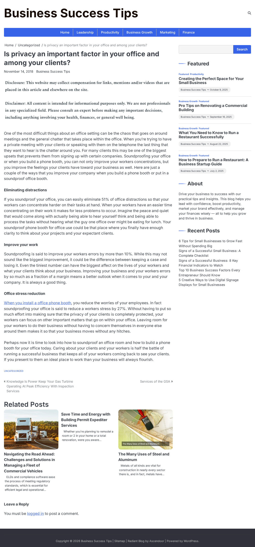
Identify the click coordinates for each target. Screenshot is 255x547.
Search (242, 49)
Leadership (85, 32)
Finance (189, 32)
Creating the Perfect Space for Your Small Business (211, 81)
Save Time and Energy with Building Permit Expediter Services (85, 420)
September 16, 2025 (221, 117)
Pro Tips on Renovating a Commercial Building (213, 108)
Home (64, 32)
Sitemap (119, 541)
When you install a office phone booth (37, 303)
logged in (35, 513)
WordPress (191, 541)
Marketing (167, 32)
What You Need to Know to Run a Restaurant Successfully (209, 135)
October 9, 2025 (219, 89)
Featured (184, 74)
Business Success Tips (71, 13)
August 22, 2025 (219, 144)
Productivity (110, 32)
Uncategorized (13, 371)
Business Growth (140, 32)
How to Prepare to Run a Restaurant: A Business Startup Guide (213, 162)
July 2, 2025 (217, 171)
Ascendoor (156, 541)
